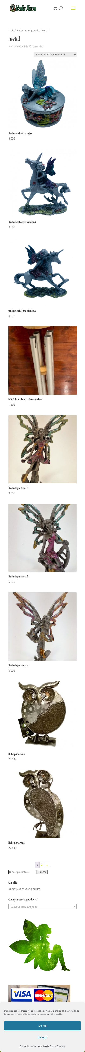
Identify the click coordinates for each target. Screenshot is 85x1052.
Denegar (42, 1037)
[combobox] (42, 906)
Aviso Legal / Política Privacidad (51, 1046)
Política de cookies (28, 1046)
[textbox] (42, 907)
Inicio (11, 30)
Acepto (42, 1026)
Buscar (42, 872)
